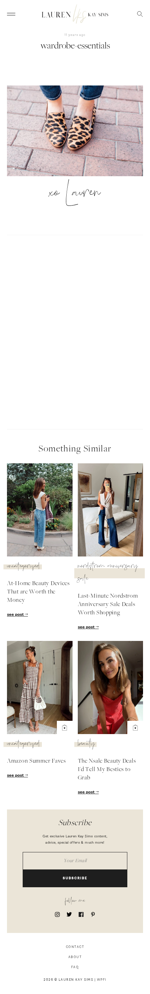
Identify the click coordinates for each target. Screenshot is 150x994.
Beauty (86, 744)
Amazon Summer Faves (36, 761)
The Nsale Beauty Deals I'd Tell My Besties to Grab (107, 769)
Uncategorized (23, 567)
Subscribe (75, 878)
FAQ (75, 967)
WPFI (101, 979)
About (75, 957)
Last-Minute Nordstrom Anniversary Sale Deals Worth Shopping (108, 604)
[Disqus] (75, 331)
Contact (75, 947)
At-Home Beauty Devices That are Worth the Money (38, 592)
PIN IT (79, 131)
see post (16, 615)
